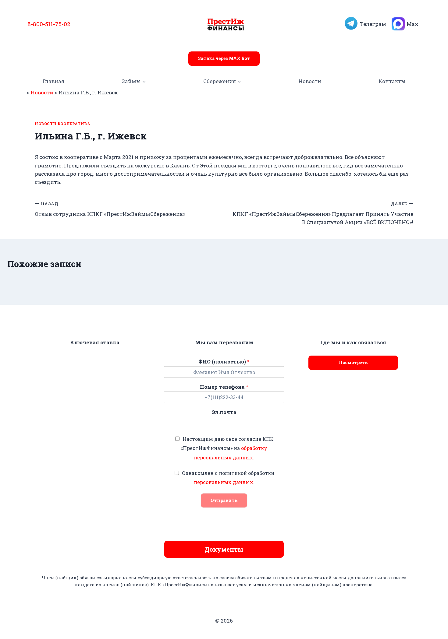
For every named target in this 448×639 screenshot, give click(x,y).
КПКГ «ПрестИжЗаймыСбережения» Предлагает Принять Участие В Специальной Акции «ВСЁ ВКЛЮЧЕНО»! (323, 213)
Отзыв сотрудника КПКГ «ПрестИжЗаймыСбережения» (110, 209)
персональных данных (223, 482)
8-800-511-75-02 (48, 24)
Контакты (392, 81)
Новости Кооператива (62, 123)
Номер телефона (224, 387)
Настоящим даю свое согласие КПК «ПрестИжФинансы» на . (227, 448)
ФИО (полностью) (224, 362)
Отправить (224, 500)
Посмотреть (353, 362)
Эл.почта (224, 412)
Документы (224, 549)
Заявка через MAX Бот (224, 58)
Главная (53, 81)
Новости (309, 81)
